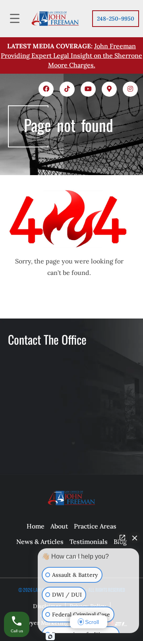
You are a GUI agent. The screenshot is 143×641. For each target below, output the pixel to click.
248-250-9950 (115, 18)
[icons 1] (46, 89)
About (59, 526)
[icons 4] (109, 89)
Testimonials (89, 542)
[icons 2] (67, 89)
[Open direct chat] (122, 537)
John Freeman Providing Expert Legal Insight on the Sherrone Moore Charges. (71, 55)
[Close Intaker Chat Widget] (134, 537)
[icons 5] (130, 89)
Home (35, 526)
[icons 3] (88, 89)
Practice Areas (95, 526)
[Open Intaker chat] (50, 636)
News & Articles (40, 542)
